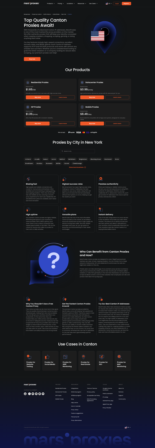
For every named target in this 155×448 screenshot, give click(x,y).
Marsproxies (27, 14)
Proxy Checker (107, 408)
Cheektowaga (77, 163)
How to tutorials (75, 406)
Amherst (28, 159)
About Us (121, 388)
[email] (25, 393)
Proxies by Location (37, 14)
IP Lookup (105, 397)
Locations (70, 3)
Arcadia (37, 159)
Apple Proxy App (107, 404)
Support (121, 395)
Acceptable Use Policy (93, 395)
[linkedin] (39, 393)
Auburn (45, 159)
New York (63, 14)
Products (50, 3)
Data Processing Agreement (91, 399)
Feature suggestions (77, 413)
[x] (29, 393)
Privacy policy (91, 392)
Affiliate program (76, 395)
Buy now (32, 59)
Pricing (60, 3)
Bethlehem (71, 159)
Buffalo (58, 163)
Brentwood (107, 159)
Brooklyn (39, 163)
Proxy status (74, 410)
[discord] (33, 393)
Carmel (66, 163)
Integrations (74, 388)
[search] (62, 151)
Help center (74, 402)
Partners (121, 392)
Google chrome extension (107, 389)
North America (47, 14)
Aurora (54, 159)
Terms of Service (92, 388)
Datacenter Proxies (61, 392)
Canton (70, 14)
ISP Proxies (58, 395)
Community (122, 399)
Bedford (62, 159)
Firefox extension (108, 393)
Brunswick (49, 163)
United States (56, 14)
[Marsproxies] (31, 3)
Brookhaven (29, 163)
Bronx (117, 159)
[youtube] (43, 393)
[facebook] (36, 393)
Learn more (63, 97)
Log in (117, 3)
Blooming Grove (96, 159)
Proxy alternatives (76, 420)
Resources (81, 3)
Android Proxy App (108, 400)
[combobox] (79, 151)
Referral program (76, 392)
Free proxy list (75, 417)
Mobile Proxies (59, 399)
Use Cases (92, 3)
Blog (72, 399)
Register (126, 3)
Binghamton (83, 159)
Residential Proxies (60, 388)
